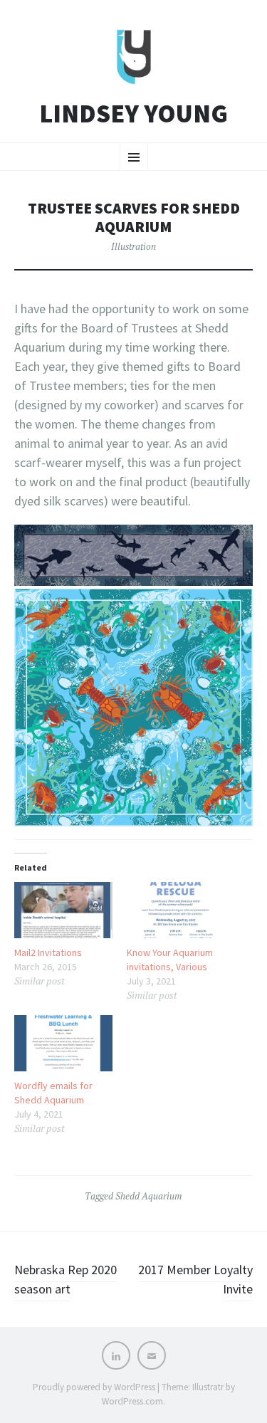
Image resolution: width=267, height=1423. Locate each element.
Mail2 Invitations (48, 952)
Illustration (133, 246)
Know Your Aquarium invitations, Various (170, 959)
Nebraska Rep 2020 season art (65, 1279)
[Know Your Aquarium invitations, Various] (176, 910)
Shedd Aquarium (148, 1196)
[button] (133, 555)
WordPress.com (132, 1401)
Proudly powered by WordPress (94, 1387)
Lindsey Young (133, 114)
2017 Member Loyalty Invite (195, 1279)
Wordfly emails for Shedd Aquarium (53, 1092)
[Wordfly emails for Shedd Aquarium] (63, 1043)
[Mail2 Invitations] (63, 910)
